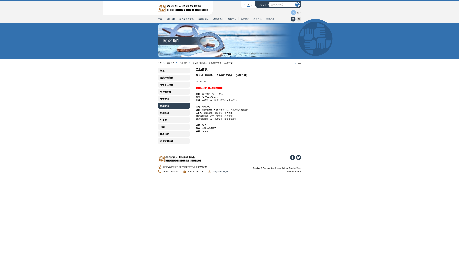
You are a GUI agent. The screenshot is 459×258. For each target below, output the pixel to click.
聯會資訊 (164, 98)
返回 (299, 63)
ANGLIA (298, 171)
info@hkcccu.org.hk (220, 171)
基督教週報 (218, 19)
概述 (162, 70)
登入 (299, 12)
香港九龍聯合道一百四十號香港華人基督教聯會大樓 (185, 166)
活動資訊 (183, 63)
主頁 (160, 19)
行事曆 (163, 119)
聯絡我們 (164, 134)
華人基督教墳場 (186, 19)
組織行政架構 (166, 77)
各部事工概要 (166, 84)
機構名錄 (270, 19)
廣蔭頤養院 (203, 19)
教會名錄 (258, 19)
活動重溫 (164, 112)
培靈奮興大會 (166, 141)
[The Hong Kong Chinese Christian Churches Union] (185, 8)
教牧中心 (232, 19)
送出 (297, 4)
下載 (162, 127)
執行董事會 (165, 91)
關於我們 (171, 19)
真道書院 (245, 19)
